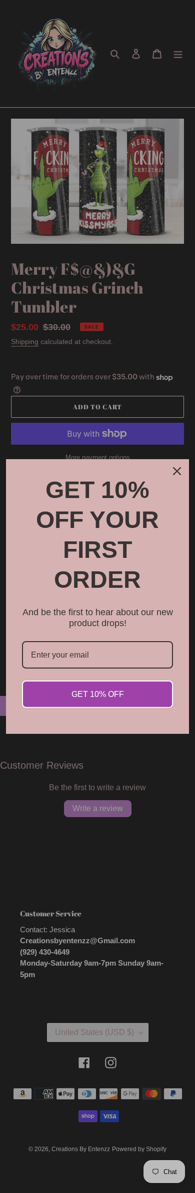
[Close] (177, 471)
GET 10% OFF (98, 694)
